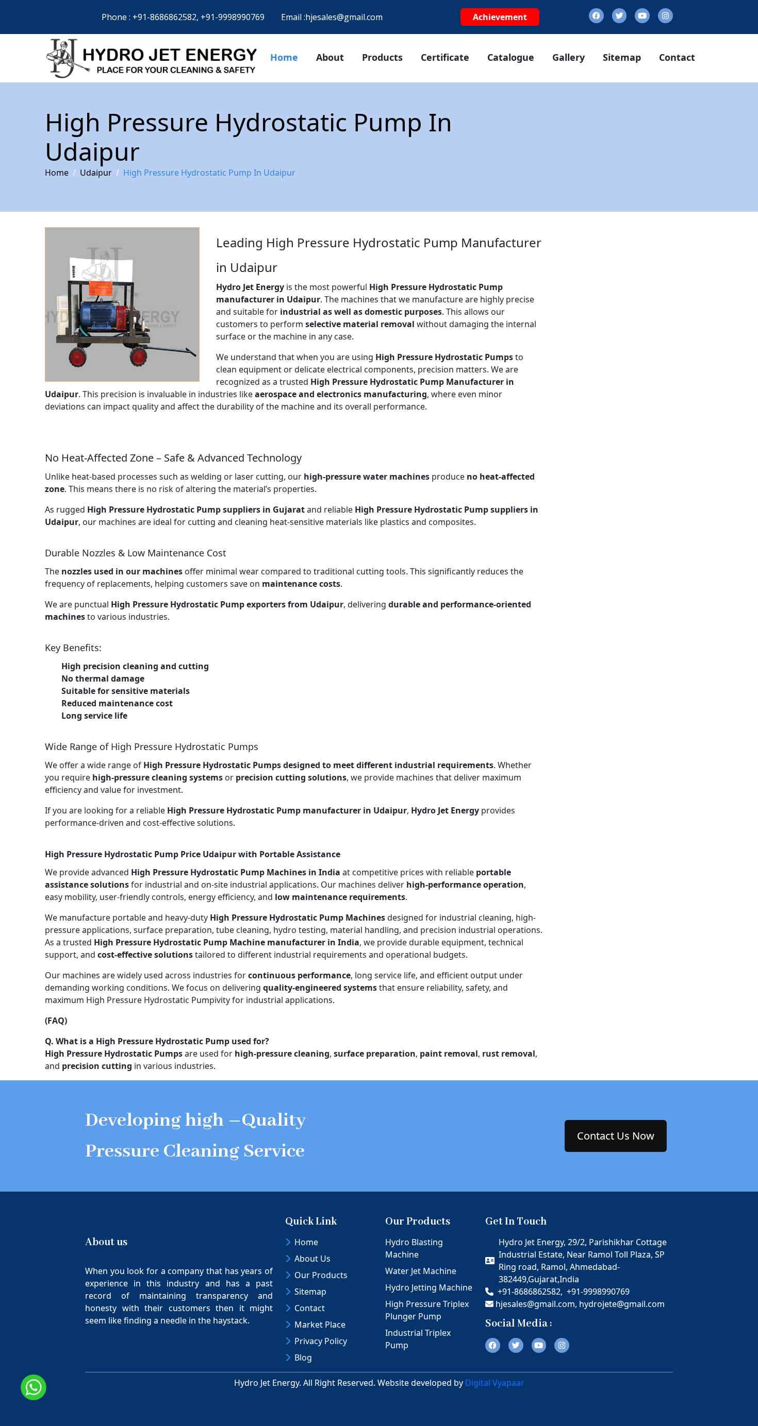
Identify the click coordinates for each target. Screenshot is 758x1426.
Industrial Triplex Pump (418, 1339)
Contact (677, 57)
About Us (312, 1258)
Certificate (445, 57)
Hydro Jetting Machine (428, 1287)
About (330, 57)
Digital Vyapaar (494, 1382)
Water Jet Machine (420, 1271)
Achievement (500, 17)
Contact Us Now (615, 1136)
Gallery (568, 57)
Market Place (319, 1324)
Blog (303, 1357)
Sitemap (622, 57)
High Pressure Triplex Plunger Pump (427, 1310)
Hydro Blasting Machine (414, 1248)
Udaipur (96, 172)
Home (284, 57)
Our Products (321, 1275)
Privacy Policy (320, 1341)
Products (382, 57)
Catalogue (510, 57)
